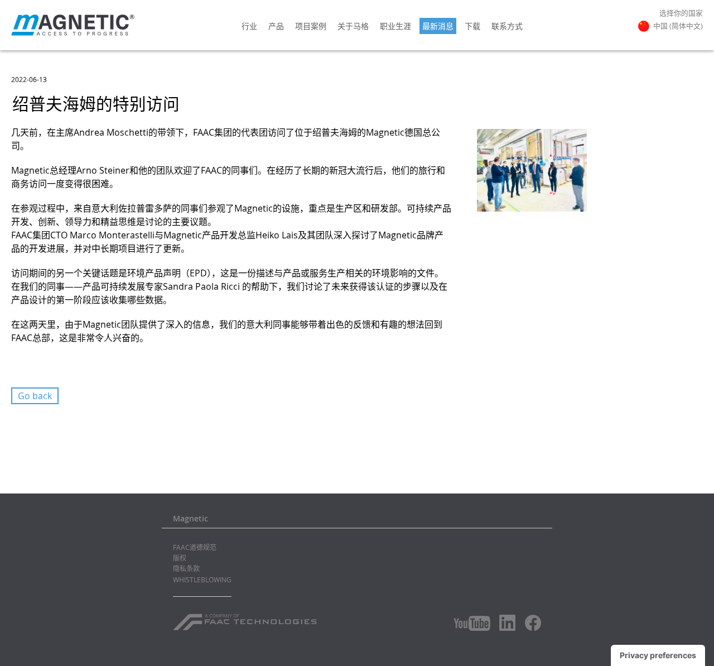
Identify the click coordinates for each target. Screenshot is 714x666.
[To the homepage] (72, 25)
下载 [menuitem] (472, 26)
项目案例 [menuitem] (310, 26)
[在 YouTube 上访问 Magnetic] (472, 623)
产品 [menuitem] (276, 26)
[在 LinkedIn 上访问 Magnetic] (507, 622)
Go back (35, 396)
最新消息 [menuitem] (438, 26)
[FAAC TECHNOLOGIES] (246, 618)
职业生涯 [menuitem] (395, 26)
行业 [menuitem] (249, 26)
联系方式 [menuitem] (507, 26)
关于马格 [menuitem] (353, 26)
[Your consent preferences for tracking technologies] (658, 655)
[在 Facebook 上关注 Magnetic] (533, 623)
